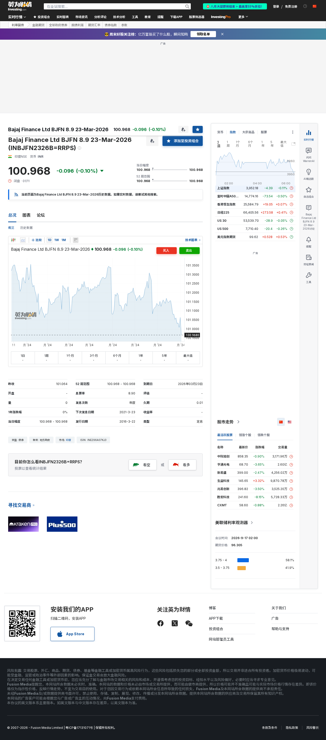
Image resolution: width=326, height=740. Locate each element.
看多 (186, 465)
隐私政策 (292, 728)
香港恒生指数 (226, 204)
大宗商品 (248, 132)
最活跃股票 (225, 435)
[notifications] (305, 6)
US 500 (222, 229)
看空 (146, 465)
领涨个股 (245, 435)
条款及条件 (269, 728)
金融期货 (38, 25)
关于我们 (278, 608)
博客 (212, 608)
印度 (68, 439)
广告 (275, 618)
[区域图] (23, 240)
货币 (220, 132)
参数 (124, 25)
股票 (264, 132)
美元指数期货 (226, 237)
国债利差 (78, 25)
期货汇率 (94, 25)
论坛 (41, 215)
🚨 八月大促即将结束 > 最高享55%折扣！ (235, 6)
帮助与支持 (280, 629)
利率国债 (18, 25)
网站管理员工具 (221, 639)
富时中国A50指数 (229, 196)
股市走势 (225, 421)
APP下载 (216, 618)
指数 (233, 132)
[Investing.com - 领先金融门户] (20, 6)
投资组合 (216, 629)
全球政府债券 (58, 25)
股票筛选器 (196, 16)
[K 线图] (13, 240)
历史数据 (26, 228)
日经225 (223, 212)
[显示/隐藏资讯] (75, 240)
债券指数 (111, 25)
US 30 (221, 221)
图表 (26, 215)
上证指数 (223, 188)
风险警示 (312, 728)
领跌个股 (263, 435)
